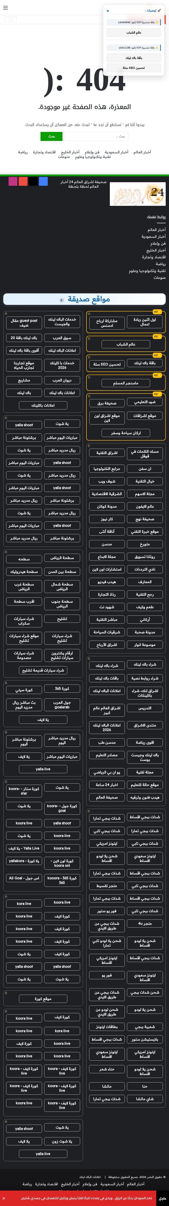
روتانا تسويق (145, 556)
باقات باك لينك (107, 678)
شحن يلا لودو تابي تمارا (106, 942)
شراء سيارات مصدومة (24, 655)
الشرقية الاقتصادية (107, 493)
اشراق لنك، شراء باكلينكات (145, 693)
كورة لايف (62, 916)
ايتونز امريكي (106, 843)
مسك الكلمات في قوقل (145, 453)
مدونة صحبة (145, 632)
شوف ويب (106, 481)
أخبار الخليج (70, 152)
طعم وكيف (145, 607)
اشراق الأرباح (107, 644)
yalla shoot (24, 425)
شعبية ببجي (145, 1026)
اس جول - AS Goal (24, 878)
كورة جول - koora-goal (62, 808)
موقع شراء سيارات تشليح (24, 638)
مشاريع (24, 380)
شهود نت (106, 607)
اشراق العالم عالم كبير (106, 710)
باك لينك (24, 392)
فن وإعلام (92, 152)
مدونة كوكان (107, 506)
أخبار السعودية (116, 152)
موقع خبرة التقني (145, 531)
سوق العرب (62, 338)
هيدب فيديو (107, 582)
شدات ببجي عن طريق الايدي (107, 925)
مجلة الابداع (107, 556)
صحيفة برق (106, 403)
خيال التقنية (145, 481)
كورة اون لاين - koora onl (62, 863)
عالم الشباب (126, 344)
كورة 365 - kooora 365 (62, 880)
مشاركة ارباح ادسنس (107, 323)
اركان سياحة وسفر (126, 433)
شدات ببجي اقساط (145, 817)
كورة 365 (62, 688)
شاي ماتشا (145, 1099)
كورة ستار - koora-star (24, 790)
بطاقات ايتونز (107, 1026)
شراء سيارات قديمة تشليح (43, 670)
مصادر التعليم (107, 755)
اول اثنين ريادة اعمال (145, 321)
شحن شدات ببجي (144, 992)
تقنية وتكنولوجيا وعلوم (93, 156)
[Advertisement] (84, 39)
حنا (144, 1086)
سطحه (24, 559)
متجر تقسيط (107, 885)
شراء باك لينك (145, 664)
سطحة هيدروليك (24, 571)
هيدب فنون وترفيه (145, 797)
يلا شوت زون (62, 1141)
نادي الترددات (144, 569)
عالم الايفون (145, 506)
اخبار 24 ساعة (107, 784)
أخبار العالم (142, 152)
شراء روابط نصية (144, 678)
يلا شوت (62, 423)
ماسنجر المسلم (125, 383)
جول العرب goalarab (62, 704)
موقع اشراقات (144, 415)
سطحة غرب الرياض (24, 586)
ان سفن (145, 468)
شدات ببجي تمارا (107, 818)
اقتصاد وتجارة (44, 152)
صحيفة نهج (145, 519)
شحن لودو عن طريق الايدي (107, 1011)
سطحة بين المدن (62, 571)
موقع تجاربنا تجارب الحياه (24, 365)
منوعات (64, 156)
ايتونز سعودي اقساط (145, 858)
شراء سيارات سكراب (24, 620)
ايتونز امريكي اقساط (106, 960)
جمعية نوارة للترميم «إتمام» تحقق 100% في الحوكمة (102, 19)
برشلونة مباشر (24, 437)
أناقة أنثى (106, 531)
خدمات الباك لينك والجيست (62, 321)
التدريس (144, 708)
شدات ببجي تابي (107, 831)
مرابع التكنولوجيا (107, 468)
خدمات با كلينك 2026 (62, 365)
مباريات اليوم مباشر (62, 437)
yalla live (43, 769)
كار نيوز (107, 519)
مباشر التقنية (107, 619)
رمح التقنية (145, 594)
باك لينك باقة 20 (24, 338)
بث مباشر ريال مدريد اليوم (24, 704)
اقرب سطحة (24, 601)
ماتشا (107, 1086)
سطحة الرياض (62, 557)
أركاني (145, 619)
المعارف (145, 582)
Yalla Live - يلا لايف (24, 848)
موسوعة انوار (145, 644)
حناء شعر (106, 1069)
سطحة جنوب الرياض (62, 603)
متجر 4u (145, 923)
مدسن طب (107, 742)
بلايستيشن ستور (145, 1039)
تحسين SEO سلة (107, 364)
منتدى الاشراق (145, 725)
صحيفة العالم (107, 797)
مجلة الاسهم (145, 493)
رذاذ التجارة (107, 594)
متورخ (145, 544)
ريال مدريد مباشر (62, 450)
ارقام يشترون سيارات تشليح (62, 655)
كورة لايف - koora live (62, 1070)
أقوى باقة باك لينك (24, 350)
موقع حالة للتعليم (145, 784)
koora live (24, 823)
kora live (24, 903)
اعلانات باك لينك (62, 392)
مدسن (107, 544)
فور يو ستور (106, 911)
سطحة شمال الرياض (62, 586)
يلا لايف (43, 719)
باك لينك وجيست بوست (145, 757)
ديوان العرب (62, 380)
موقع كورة (43, 998)
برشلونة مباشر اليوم (24, 741)
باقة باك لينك (145, 363)
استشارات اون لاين (106, 569)
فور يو (107, 975)
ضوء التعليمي (145, 401)
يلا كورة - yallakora (24, 861)
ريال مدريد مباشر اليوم (62, 740)
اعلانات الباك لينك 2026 (107, 727)
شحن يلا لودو (145, 1009)
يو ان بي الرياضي (107, 772)
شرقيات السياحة (107, 632)
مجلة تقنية (145, 772)
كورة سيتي (24, 690)
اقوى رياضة (145, 742)
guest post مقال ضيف (24, 322)
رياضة (23, 152)
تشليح (62, 618)
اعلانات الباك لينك (107, 690)
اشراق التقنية (107, 452)
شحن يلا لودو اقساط (107, 858)
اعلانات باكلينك (43, 405)
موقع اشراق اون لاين (107, 417)
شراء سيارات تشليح (62, 638)
